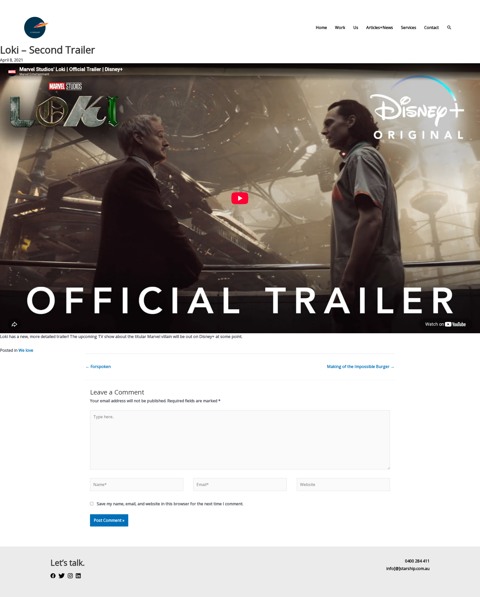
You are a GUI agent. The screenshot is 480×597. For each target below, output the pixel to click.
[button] (449, 27)
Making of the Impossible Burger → (360, 366)
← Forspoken (98, 366)
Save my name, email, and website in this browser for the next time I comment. (170, 503)
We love (25, 350)
